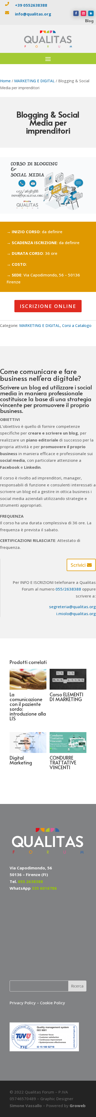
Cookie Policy (52, 1002)
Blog (89, 20)
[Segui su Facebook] (76, 13)
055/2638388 (68, 589)
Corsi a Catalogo (76, 325)
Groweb (78, 1105)
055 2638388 (30, 881)
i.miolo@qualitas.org (76, 613)
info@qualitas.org (33, 14)
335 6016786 (44, 888)
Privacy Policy (23, 1002)
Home (5, 80)
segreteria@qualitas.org (72, 606)
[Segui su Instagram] (83, 13)
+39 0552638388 (31, 5)
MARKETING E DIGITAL (34, 80)
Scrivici (78, 565)
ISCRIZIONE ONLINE (48, 306)
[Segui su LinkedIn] (91, 13)
